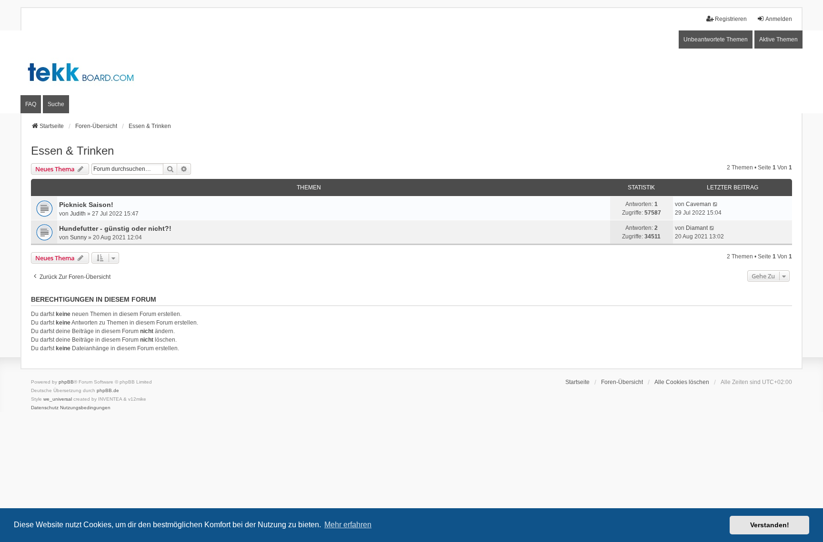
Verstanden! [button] (769, 525)
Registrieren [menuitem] (731, 19)
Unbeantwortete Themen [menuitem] (715, 39)
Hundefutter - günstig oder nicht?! (115, 228)
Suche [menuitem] (56, 104)
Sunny (78, 237)
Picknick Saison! (86, 204)
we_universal (57, 399)
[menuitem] (45, 408)
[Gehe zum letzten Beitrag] (716, 204)
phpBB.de (108, 390)
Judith (78, 213)
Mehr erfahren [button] (347, 525)
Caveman (698, 204)
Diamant (697, 228)
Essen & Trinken (72, 150)
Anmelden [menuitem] (778, 19)
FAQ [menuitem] (30, 104)
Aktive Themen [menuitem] (778, 39)
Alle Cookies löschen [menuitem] (681, 382)
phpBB (66, 381)
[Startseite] (411, 72)
